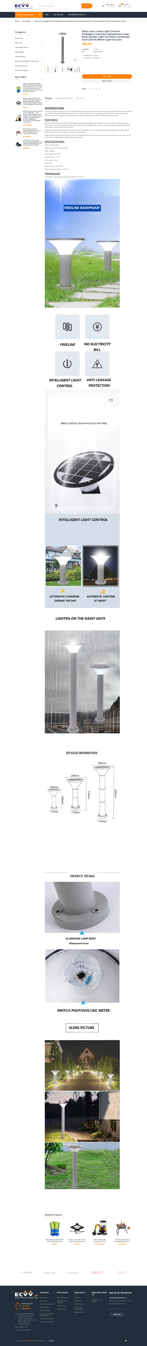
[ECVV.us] (24, 5)
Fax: (16, 1330)
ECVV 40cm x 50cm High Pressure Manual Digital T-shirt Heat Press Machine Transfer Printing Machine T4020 (33, 143)
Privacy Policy (61, 1309)
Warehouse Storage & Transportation (47, 1314)
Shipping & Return (64, 98)
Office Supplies (44, 1307)
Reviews (80, 98)
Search (51, 1341)
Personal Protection (46, 1319)
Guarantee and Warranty (62, 1302)
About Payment (79, 1304)
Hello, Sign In (110, 5)
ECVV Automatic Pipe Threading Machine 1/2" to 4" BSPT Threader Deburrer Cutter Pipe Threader (32, 131)
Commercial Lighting (46, 1322)
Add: (16, 1314)
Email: (17, 1327)
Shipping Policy (79, 1312)
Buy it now (107, 76)
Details (48, 98)
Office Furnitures (45, 1310)
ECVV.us (29, 1341)
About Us (77, 1298)
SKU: (83, 52)
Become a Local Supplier (97, 1300)
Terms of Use (61, 1306)
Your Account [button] (110, 6)
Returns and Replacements (79, 1308)
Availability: (85, 49)
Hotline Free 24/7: (27, 1304)
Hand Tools (43, 1301)
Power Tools (19, 38)
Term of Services (62, 1298)
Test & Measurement (46, 1304)
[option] (48, 69)
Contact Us (78, 1301)
